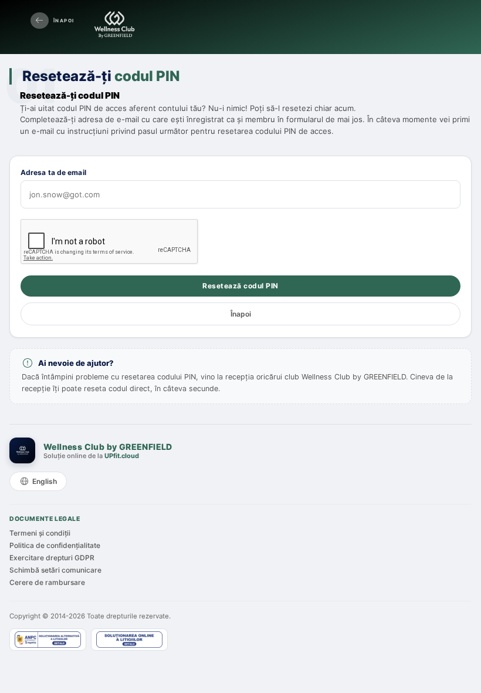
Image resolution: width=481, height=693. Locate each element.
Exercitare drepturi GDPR (51, 557)
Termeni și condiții (39, 533)
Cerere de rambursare (47, 582)
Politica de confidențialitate (54, 545)
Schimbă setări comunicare (55, 570)
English (44, 481)
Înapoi (63, 20)
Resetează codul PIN (240, 285)
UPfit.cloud (121, 456)
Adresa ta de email (53, 172)
